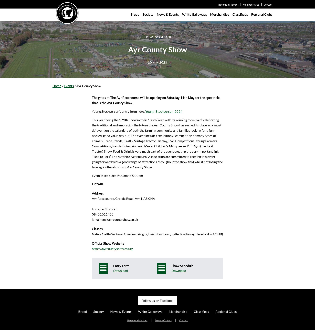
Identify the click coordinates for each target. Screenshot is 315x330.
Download (120, 271)
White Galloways (194, 14)
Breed (134, 14)
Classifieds (240, 14)
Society (148, 14)
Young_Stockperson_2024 (163, 111)
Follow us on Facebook (157, 300)
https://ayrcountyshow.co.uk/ (112, 249)
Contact (268, 4)
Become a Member (228, 4)
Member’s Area (251, 4)
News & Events (168, 14)
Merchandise (219, 14)
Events (69, 86)
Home (56, 86)
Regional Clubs (261, 14)
